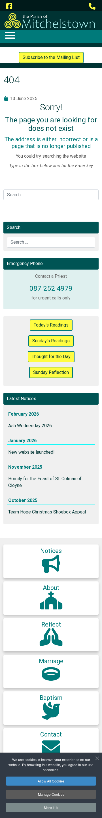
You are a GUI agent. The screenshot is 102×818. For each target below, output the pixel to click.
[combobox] (51, 194)
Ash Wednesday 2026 (30, 425)
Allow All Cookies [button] (51, 781)
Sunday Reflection (51, 372)
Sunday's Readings (51, 340)
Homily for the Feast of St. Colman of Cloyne (45, 482)
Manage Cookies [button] (51, 794)
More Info (51, 807)
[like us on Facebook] (9, 6)
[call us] (92, 6)
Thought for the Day (51, 356)
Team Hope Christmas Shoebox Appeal (47, 512)
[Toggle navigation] (9, 35)
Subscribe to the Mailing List (51, 57)
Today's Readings (51, 325)
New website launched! (31, 452)
